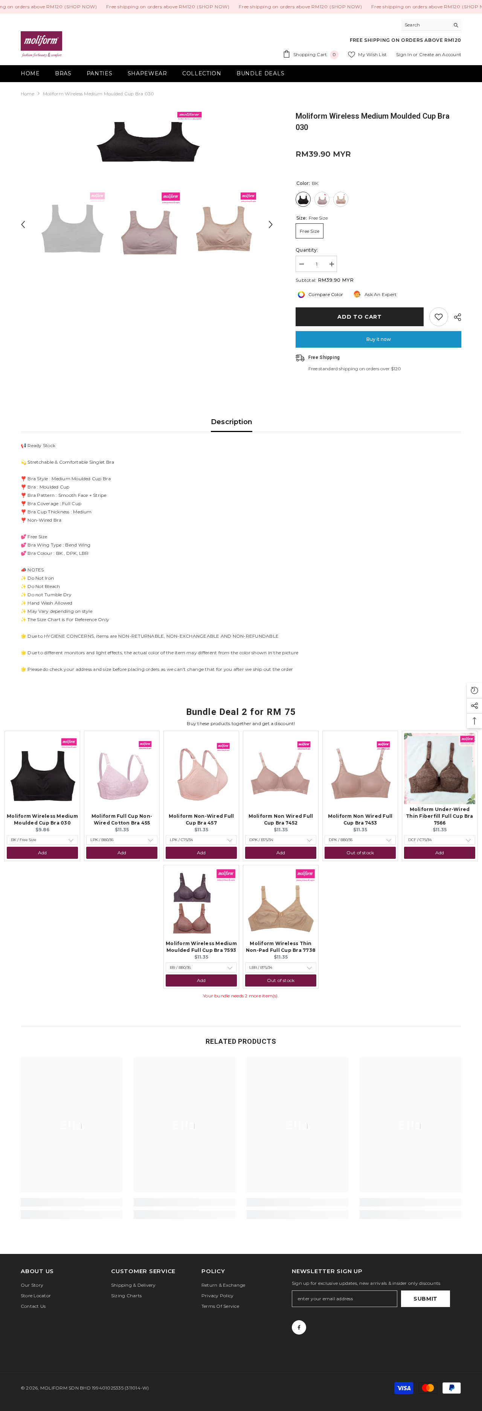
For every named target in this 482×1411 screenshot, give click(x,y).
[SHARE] (454, 317)
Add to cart (359, 316)
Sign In (404, 54)
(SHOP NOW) (80, 6)
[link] (71, 1202)
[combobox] (425, 25)
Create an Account (440, 54)
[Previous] (23, 224)
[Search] (431, 25)
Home (27, 93)
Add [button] (42, 852)
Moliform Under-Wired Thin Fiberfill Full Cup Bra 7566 (439, 816)
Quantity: (307, 250)
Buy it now (378, 339)
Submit (425, 1298)
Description (232, 422)
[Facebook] (299, 1327)
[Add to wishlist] (438, 316)
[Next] (270, 224)
